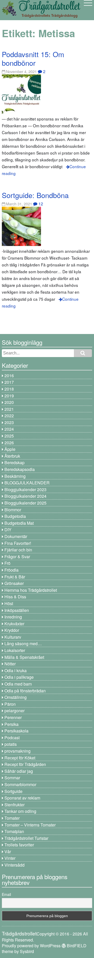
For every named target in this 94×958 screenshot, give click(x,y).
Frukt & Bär (14, 577)
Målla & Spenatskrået (24, 657)
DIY (7, 530)
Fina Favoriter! (17, 543)
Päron (10, 704)
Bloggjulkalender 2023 (25, 489)
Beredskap (14, 462)
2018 (9, 389)
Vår (7, 851)
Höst (8, 603)
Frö (7, 563)
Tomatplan (14, 831)
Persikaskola (16, 731)
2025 (9, 436)
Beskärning (15, 476)
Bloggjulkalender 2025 (25, 503)
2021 (9, 409)
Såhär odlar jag (18, 771)
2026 (9, 443)
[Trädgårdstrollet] (41, 16)
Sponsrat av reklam (22, 798)
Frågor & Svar (17, 557)
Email (6, 894)
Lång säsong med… (23, 644)
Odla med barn (18, 684)
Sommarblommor (20, 784)
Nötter (10, 664)
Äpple (9, 449)
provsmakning (17, 751)
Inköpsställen (16, 610)
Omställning (15, 697)
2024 (9, 429)
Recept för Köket (19, 758)
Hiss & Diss (15, 597)
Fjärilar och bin (18, 550)
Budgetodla (15, 516)
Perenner (13, 717)
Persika (11, 724)
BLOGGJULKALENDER (27, 483)
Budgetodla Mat (19, 523)
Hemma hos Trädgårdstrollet (30, 590)
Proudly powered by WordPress (31, 946)
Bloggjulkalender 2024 (25, 496)
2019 (9, 396)
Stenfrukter (14, 805)
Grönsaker (14, 583)
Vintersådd (14, 865)
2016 (9, 376)
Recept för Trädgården (25, 764)
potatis (10, 744)
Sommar (12, 778)
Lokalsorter (14, 650)
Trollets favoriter (19, 845)
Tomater (12, 818)
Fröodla (11, 570)
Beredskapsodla (19, 469)
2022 (9, 416)
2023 (9, 422)
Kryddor (11, 630)
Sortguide (13, 791)
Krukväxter (14, 624)
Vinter (9, 858)
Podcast (12, 738)
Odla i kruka (15, 670)
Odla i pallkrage (19, 677)
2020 (9, 402)
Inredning (13, 617)
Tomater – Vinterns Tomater (30, 825)
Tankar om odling (20, 811)
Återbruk (12, 456)
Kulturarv (12, 637)
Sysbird (27, 951)
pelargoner (14, 711)
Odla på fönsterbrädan (25, 691)
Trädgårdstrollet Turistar (26, 838)
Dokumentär (15, 536)
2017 (9, 382)
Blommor (12, 510)
